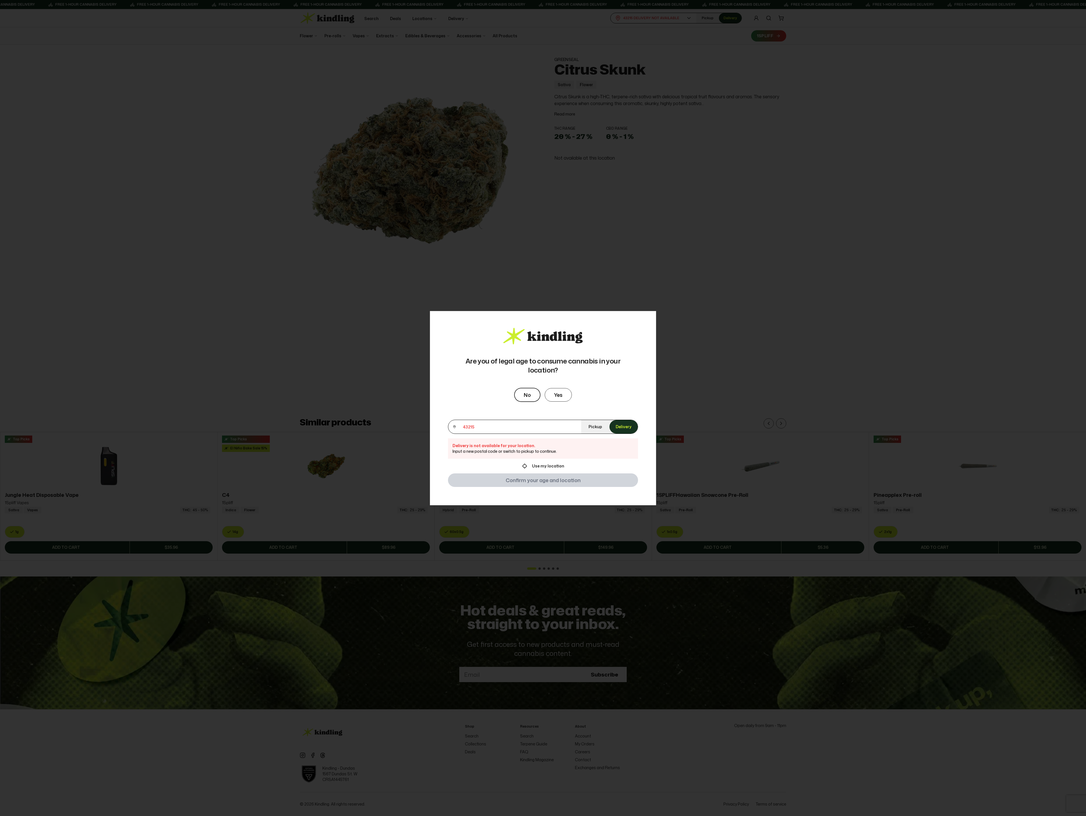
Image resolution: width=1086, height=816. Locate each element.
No (527, 395)
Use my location (548, 466)
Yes (558, 395)
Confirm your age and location (543, 480)
